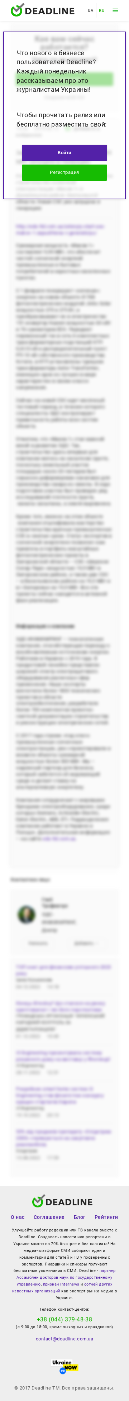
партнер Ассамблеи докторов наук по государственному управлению (65, 1277)
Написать (38, 943)
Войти (64, 152)
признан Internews (61, 1284)
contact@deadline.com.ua (64, 1338)
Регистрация (64, 172)
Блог (80, 1217)
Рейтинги (106, 1217)
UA (90, 10)
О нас (18, 1217)
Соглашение (49, 1217)
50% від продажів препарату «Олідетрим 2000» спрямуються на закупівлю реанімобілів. (63, 1138)
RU (101, 10)
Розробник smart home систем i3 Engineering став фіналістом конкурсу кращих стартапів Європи (60, 1095)
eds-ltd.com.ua (59, 838)
